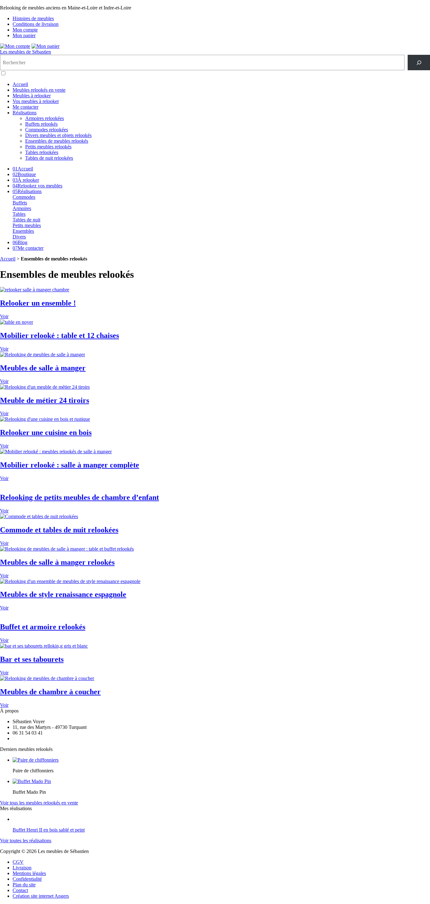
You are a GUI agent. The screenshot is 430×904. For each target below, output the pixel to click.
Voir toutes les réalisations (25, 840)
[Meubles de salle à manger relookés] (67, 549)
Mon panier (24, 35)
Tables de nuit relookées (49, 158)
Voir (4, 316)
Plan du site (24, 884)
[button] (3, 73)
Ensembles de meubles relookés (56, 141)
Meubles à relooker (32, 95)
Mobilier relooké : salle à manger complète (69, 465)
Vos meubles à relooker (36, 101)
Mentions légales (29, 873)
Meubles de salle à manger (43, 368)
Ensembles (23, 231)
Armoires (22, 208)
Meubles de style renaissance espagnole (63, 594)
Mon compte (25, 29)
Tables (19, 214)
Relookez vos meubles (37, 185)
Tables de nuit (26, 219)
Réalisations (25, 112)
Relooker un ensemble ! (38, 303)
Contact (20, 890)
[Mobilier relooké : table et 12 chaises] (16, 322)
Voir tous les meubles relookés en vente (39, 802)
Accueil (20, 84)
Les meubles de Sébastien (25, 51)
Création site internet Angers (41, 896)
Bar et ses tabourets (32, 659)
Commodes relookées (46, 129)
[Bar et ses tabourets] (44, 646)
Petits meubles (27, 225)
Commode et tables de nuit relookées (59, 530)
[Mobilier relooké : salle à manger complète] (56, 451)
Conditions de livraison (36, 24)
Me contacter (25, 107)
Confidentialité (27, 879)
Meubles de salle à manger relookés (57, 562)
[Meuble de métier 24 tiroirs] (45, 387)
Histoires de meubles (33, 18)
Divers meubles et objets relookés (58, 135)
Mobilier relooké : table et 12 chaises (59, 335)
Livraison (22, 867)
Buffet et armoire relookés (42, 627)
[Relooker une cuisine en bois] (45, 419)
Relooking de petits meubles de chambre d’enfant (79, 497)
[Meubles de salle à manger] (42, 354)
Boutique (24, 174)
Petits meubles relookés (48, 146)
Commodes (24, 197)
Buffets (20, 202)
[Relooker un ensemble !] (34, 289)
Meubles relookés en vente (39, 90)
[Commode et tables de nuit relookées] (39, 516)
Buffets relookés (41, 124)
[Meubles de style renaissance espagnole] (70, 581)
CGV (18, 862)
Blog (20, 242)
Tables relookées (41, 152)
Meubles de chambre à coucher (50, 692)
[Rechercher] (419, 62)
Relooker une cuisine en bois (46, 432)
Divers (19, 236)
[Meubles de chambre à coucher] (47, 678)
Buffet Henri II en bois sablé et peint (49, 829)
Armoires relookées (44, 118)
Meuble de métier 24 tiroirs (44, 400)
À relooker (26, 180)
